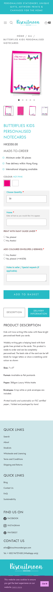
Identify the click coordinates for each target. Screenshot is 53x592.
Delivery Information (38, 312)
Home (20, 36)
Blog (6, 483)
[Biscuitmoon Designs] (28, 22)
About (6, 442)
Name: (9, 213)
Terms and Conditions (13, 459)
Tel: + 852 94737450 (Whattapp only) (21, 553)
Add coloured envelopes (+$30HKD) (23, 249)
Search (7, 437)
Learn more (17, 587)
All (30, 36)
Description (14, 312)
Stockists (7, 448)
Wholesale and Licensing (15, 454)
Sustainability (10, 499)
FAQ (6, 494)
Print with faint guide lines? (19, 231)
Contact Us (8, 488)
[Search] (11, 22)
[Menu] (5, 22)
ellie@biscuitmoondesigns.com (17, 548)
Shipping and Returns (13, 465)
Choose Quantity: (14, 192)
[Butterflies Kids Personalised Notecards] (26, 73)
